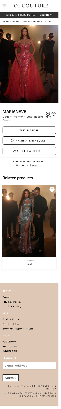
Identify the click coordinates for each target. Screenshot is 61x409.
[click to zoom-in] (29, 64)
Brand (7, 297)
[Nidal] (29, 221)
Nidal (29, 264)
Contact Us (11, 324)
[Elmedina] (48, 113)
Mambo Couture (42, 21)
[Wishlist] (52, 189)
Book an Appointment (18, 328)
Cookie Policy (12, 306)
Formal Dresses (21, 21)
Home (6, 21)
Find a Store (11, 319)
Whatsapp (10, 351)
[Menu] (8, 5)
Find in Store (29, 130)
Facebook (9, 341)
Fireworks (36, 165)
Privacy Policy (12, 302)
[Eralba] (53, 113)
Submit (10, 378)
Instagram (10, 346)
